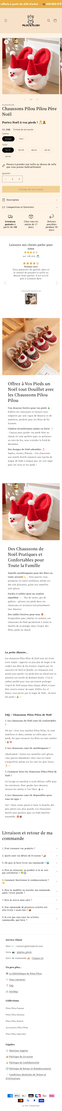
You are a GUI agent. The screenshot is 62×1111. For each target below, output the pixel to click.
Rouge (10, 139)
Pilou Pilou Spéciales (16, 1034)
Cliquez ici (38, 958)
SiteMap (13, 991)
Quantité (6, 173)
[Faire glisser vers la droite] (37, 99)
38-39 (22, 151)
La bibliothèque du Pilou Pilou (25, 973)
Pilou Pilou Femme (15, 1008)
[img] (31, 252)
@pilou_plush (24, 952)
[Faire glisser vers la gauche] (24, 99)
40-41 (35, 151)
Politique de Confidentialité (24, 1062)
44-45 (9, 157)
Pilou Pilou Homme (15, 1014)
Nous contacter (17, 979)
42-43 (48, 151)
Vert (22, 139)
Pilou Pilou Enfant (14, 1021)
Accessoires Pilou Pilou (17, 1027)
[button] (6, 20)
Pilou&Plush (34, 1106)
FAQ (11, 985)
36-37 (9, 151)
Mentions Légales (18, 1050)
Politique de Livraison (21, 1056)
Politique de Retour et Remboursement (30, 1068)
